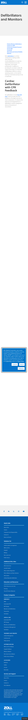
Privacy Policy (17, 714)
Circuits (5, 667)
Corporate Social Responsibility (10, 532)
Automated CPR (7, 604)
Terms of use (13, 714)
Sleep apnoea (7, 640)
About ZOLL (6, 527)
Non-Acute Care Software (9, 654)
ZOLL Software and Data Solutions (11, 573)
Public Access (7, 557)
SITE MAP (5, 714)
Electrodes (6, 669)
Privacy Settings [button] (24, 718)
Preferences (21, 368)
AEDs (5, 601)
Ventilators (6, 613)
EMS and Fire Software (9, 646)
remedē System (7, 568)
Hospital (5, 550)
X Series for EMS (11, 45)
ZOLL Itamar (6, 575)
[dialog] (14, 360)
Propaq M (9, 50)
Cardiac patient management (10, 545)
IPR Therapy (6, 606)
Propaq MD (10, 48)
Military (5, 552)
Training (5, 588)
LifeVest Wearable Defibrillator (10, 578)
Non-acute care (7, 555)
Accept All (15, 364)
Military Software (7, 651)
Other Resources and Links (9, 586)
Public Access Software (9, 656)
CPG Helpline (8, 714)
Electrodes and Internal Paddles (14, 51)
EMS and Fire (7, 547)
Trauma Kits (6, 611)
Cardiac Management (8, 635)
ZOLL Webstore (7, 685)
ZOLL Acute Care (7, 565)
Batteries (9, 53)
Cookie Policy (22, 714)
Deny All (22, 364)
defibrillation (11, 56)
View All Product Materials (9, 591)
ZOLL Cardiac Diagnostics (9, 570)
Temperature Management (9, 627)
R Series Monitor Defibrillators (14, 44)
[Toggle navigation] (25, 2)
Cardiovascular (7, 638)
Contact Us (6, 534)
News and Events (7, 537)
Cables (5, 665)
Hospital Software (8, 649)
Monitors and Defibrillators (9, 608)
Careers (5, 529)
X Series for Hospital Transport (14, 47)
